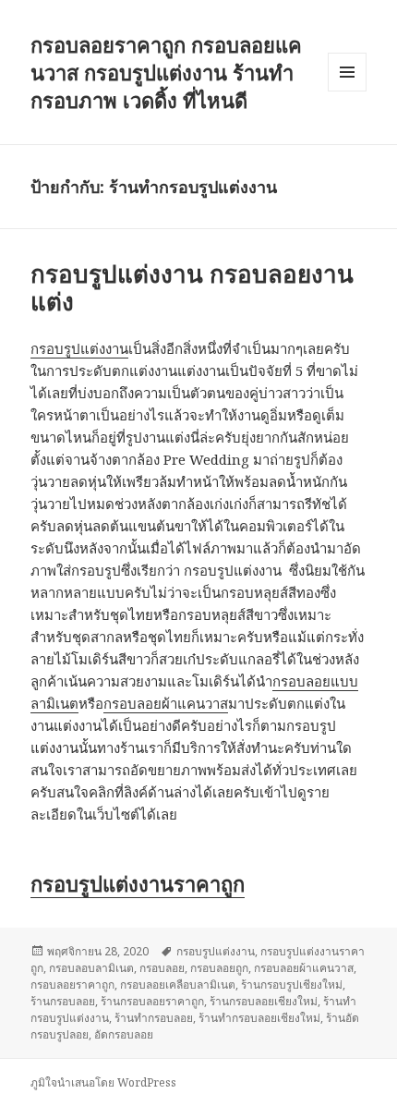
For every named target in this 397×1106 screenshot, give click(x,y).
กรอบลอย (162, 968)
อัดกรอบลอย (123, 1034)
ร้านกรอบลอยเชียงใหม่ (264, 1001)
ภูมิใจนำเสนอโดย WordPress (103, 1082)
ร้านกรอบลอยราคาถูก (152, 1001)
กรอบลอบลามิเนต (91, 968)
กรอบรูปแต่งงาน (79, 348)
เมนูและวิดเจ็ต (347, 72)
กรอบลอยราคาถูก (72, 984)
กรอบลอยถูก (219, 968)
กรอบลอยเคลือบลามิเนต (177, 984)
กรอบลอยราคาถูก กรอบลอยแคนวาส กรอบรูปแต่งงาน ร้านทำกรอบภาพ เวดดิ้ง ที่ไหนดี (166, 72)
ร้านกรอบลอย (62, 1001)
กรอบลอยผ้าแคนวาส (165, 703)
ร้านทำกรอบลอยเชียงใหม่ (259, 1018)
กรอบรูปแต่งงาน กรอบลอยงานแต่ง (192, 287)
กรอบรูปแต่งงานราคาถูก (137, 883)
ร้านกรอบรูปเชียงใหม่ (292, 984)
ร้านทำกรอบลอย (153, 1018)
